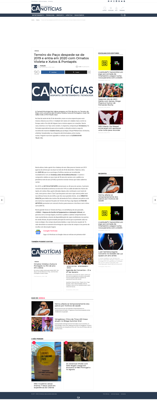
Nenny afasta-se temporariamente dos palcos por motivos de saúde (72, 305)
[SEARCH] (122, 15)
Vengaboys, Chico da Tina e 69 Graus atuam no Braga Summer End (71, 320)
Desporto (60, 15)
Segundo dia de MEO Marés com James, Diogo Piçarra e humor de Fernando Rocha (109, 102)
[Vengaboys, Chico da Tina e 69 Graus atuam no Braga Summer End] (42, 324)
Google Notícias (50, 231)
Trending (122, 10)
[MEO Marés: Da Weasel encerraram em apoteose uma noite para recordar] (110, 117)
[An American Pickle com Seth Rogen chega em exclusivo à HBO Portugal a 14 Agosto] (78, 351)
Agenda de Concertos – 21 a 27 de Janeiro (78, 271)
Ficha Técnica (34, 1)
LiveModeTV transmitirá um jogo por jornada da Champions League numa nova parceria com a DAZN (110, 75)
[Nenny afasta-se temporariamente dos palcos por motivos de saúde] (42, 308)
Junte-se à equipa (43, 1)
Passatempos (79, 15)
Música (37, 261)
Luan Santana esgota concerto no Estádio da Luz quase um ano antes (110, 254)
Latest (105, 10)
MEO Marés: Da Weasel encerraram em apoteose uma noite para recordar (109, 128)
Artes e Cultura (72, 266)
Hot (116, 10)
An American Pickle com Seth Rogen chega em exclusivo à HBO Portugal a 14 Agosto (78, 366)
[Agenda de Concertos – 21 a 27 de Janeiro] (78, 255)
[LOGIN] (125, 15)
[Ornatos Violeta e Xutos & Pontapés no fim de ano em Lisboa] (46, 252)
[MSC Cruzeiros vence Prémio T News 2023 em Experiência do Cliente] (46, 361)
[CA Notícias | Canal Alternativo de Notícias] (78, 397)
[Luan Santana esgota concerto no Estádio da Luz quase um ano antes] (110, 241)
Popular (110, 10)
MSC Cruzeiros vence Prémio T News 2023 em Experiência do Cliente (45, 385)
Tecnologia (50, 15)
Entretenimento (38, 15)
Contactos (50, 1)
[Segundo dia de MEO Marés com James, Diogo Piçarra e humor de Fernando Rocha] (110, 90)
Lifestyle (69, 15)
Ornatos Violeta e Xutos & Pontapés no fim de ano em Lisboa (45, 266)
